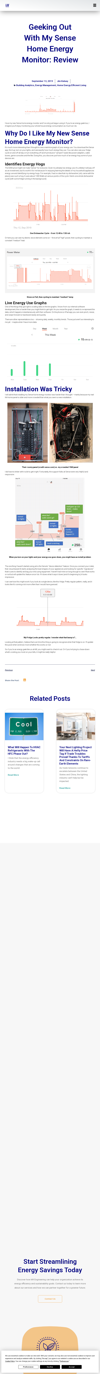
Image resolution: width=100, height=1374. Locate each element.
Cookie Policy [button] (10, 1361)
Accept (72, 1367)
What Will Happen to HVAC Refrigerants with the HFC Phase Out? (24, 750)
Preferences (28, 1367)
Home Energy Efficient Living (71, 85)
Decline (50, 1367)
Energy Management (45, 85)
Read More (13, 775)
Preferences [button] (64, 1361)
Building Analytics (25, 85)
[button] (94, 5)
